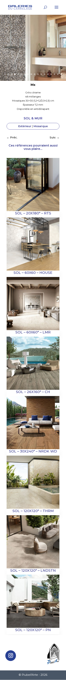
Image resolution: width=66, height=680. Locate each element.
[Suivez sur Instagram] (10, 655)
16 (54, 74)
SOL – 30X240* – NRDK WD (33, 451)
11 (38, 74)
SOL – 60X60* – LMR (33, 332)
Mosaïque (41, 126)
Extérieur (24, 126)
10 (34, 74)
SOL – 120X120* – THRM (33, 511)
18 (61, 74)
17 (57, 74)
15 (51, 74)
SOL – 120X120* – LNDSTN (33, 570)
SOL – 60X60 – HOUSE (33, 273)
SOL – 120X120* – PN (33, 630)
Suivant (61, 51)
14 (48, 74)
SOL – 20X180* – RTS (33, 213)
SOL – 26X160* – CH (33, 392)
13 (44, 74)
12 (41, 74)
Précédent (5, 51)
